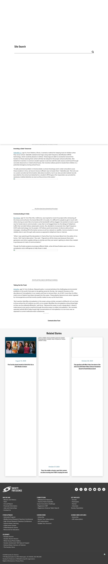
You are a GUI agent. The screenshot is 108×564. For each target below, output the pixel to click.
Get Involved (75, 497)
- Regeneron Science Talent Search (48, 508)
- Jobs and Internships (10, 508)
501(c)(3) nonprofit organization (25, 559)
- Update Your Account (44, 523)
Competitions (41, 497)
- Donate (74, 499)
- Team (5, 501)
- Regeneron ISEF (42, 506)
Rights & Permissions (9, 561)
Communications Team (54, 320)
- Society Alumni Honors (10, 538)
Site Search (20, 46)
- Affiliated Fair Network (44, 499)
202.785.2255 (37, 556)
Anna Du (16, 289)
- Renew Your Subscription (45, 519)
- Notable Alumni (8, 536)
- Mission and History (9, 499)
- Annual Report (8, 504)
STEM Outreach (8, 515)
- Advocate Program (9, 517)
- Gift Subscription (43, 521)
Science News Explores (78, 515)
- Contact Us (7, 510)
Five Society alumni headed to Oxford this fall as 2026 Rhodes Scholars (21, 366)
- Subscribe (40, 517)
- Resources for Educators (11, 529)
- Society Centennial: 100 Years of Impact (16, 543)
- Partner (74, 504)
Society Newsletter (77, 508)
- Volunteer (74, 506)
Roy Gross (17, 218)
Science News (41, 515)
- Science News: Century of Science (14, 545)
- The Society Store (9, 547)
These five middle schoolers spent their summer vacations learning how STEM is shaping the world (54, 471)
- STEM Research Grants (10, 527)
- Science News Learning (10, 523)
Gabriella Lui (17, 152)
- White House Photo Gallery (12, 541)
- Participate (75, 501)
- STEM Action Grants (9, 525)
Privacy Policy (20, 561)
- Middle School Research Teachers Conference (18, 519)
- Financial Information (10, 506)
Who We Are (6, 497)
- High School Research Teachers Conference (17, 521)
